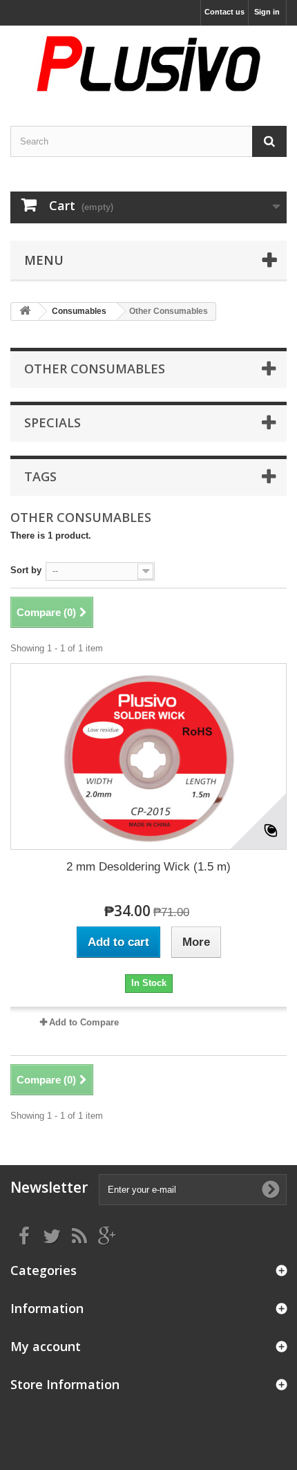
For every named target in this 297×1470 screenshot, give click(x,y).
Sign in (267, 12)
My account (45, 1346)
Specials (52, 422)
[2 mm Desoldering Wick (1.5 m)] (148, 756)
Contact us (224, 12)
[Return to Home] (25, 311)
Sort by (25, 570)
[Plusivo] (148, 63)
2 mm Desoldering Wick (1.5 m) (148, 866)
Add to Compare (84, 1022)
